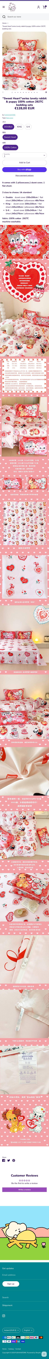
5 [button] (23, 92)
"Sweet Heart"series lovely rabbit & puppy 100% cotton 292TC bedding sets (24, 27)
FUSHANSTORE (9, 115)
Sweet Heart (10, 137)
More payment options (24, 175)
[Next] (45, 92)
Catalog (11, 1349)
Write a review (24, 1189)
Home (4, 23)
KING (19, 126)
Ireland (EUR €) (10, 1330)
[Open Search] (4, 16)
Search (5, 1297)
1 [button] (12, 92)
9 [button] (34, 92)
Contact (18, 1349)
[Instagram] (3, 1315)
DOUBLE (8, 126)
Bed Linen (9, 118)
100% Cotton (10, 147)
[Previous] (3, 92)
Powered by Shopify (34, 1353)
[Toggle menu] (3, 7)
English (27, 1330)
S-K (28, 126)
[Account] (38, 6)
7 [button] (28, 92)
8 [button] (31, 92)
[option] (24, 61)
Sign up (10, 1283)
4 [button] (20, 92)
